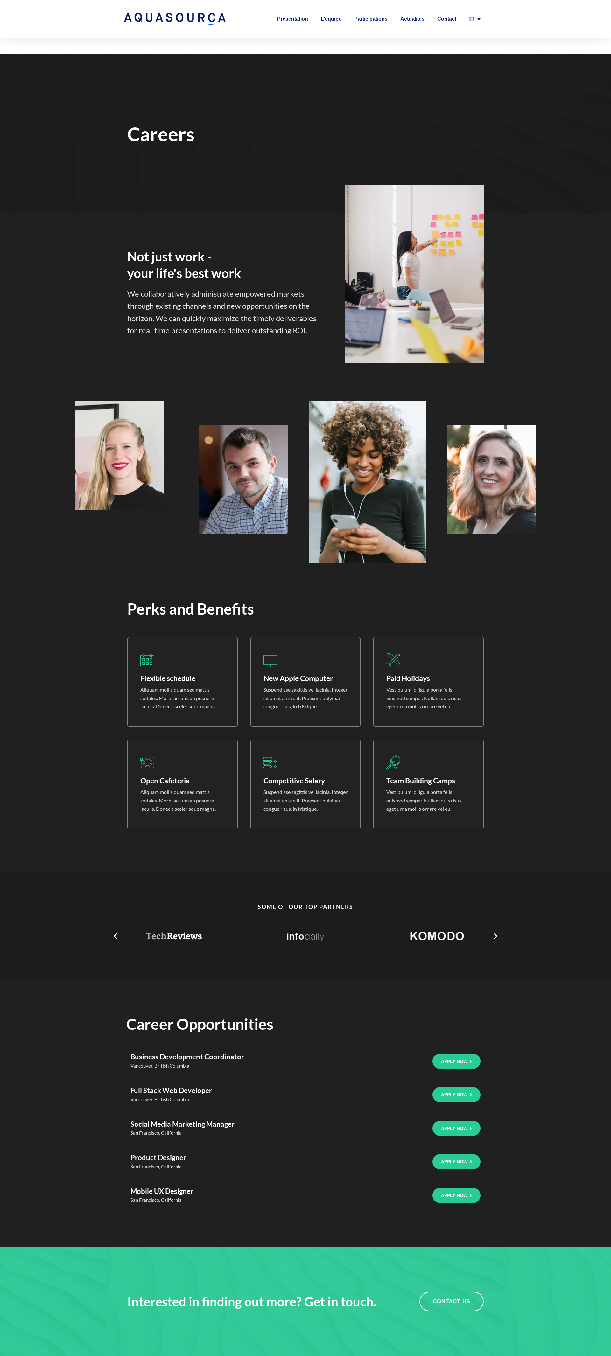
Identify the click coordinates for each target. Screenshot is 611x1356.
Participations (371, 19)
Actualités (412, 19)
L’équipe (331, 19)
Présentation (292, 19)
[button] (115, 936)
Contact (446, 19)
